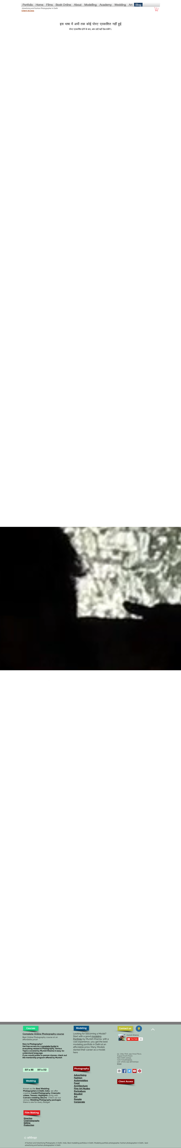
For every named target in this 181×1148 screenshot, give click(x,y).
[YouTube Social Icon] (134, 1071)
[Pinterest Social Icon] (140, 1071)
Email (119, 1064)
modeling (96, 1036)
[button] (156, 9)
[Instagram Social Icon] (119, 1071)
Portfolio (77, 1039)
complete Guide (48, 1046)
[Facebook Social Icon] (124, 1071)
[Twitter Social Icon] (129, 1071)
